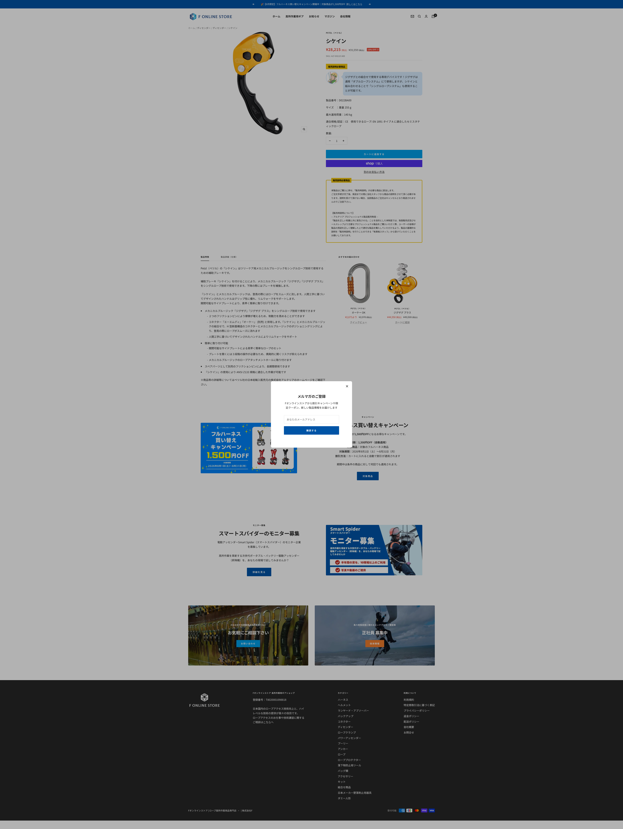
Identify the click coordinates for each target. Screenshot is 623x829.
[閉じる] (347, 386)
